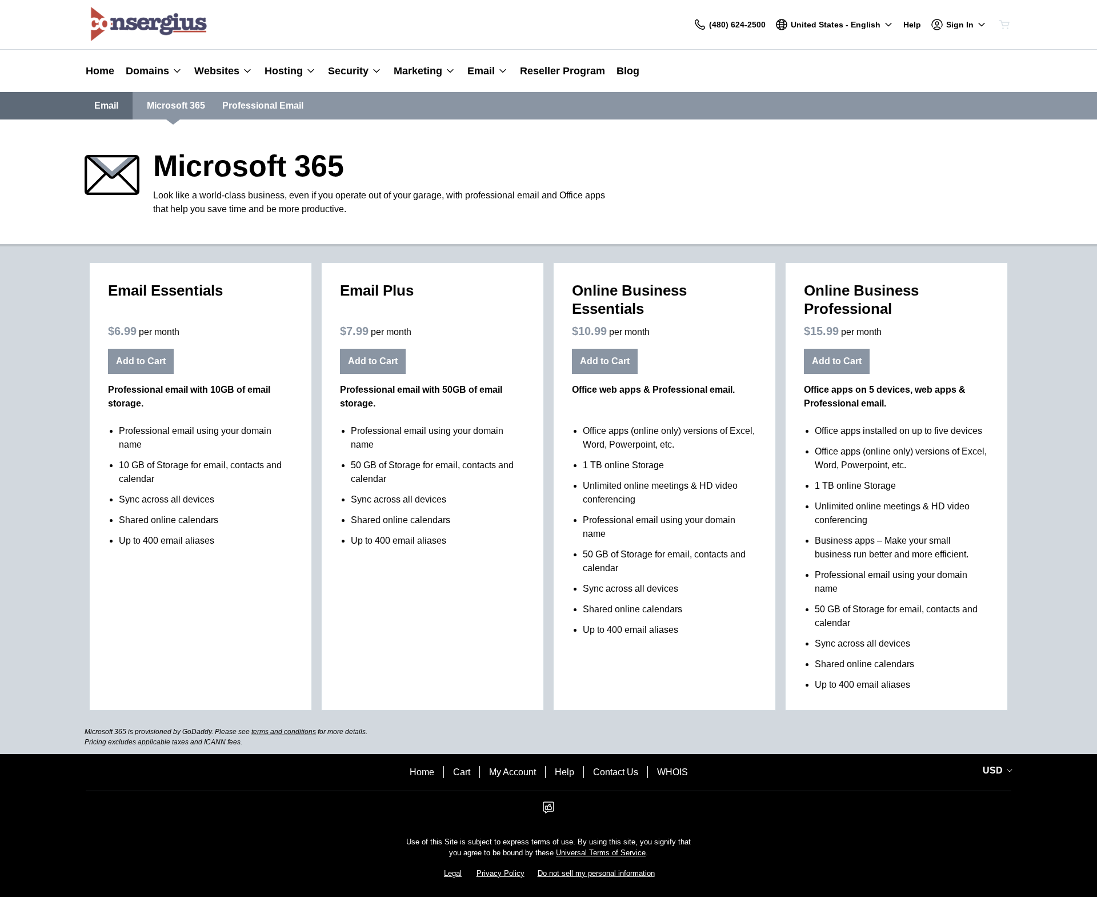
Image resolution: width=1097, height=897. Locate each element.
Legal (453, 873)
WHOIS (672, 772)
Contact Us (615, 772)
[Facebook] (548, 811)
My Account (512, 772)
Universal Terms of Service (601, 852)
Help (564, 772)
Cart (461, 772)
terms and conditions (283, 732)
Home (422, 772)
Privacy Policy (501, 873)
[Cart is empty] (1004, 24)
